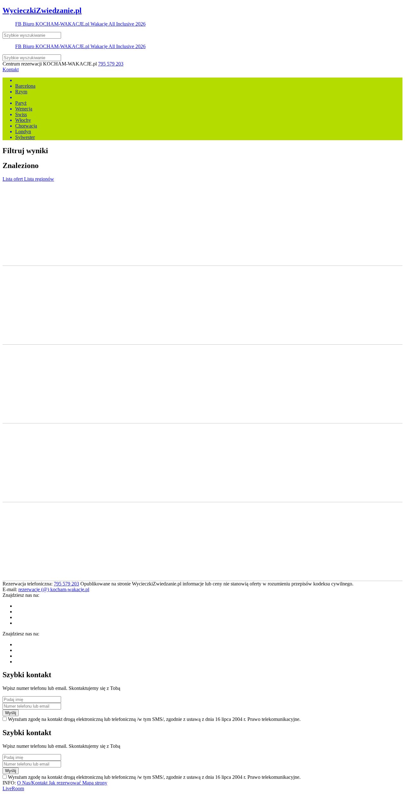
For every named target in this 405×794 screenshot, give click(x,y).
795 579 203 (110, 63)
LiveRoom (13, 788)
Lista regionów (39, 179)
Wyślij (10, 712)
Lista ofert (13, 179)
